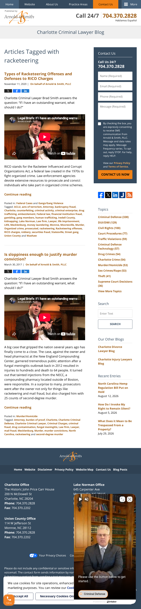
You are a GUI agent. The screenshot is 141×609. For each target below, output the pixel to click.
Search (115, 324)
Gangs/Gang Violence (50, 203)
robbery (26, 232)
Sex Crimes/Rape (112, 270)
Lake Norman (27, 221)
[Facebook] (101, 195)
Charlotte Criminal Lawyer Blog (19, 17)
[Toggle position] (122, 499)
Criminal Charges (57, 423)
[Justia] (122, 195)
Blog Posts (120, 469)
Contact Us (106, 4)
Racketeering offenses (69, 228)
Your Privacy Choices (52, 555)
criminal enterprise (66, 210)
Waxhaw (32, 235)
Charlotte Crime (111, 259)
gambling (9, 217)
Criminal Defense (113, 217)
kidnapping (11, 221)
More (133, 4)
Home (9, 4)
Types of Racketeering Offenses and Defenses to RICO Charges (38, 76)
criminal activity (44, 210)
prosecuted (31, 228)
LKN (6, 224)
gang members (25, 217)
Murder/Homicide (26, 416)
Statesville (57, 232)
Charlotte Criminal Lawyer (30, 423)
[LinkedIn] (115, 195)
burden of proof (35, 419)
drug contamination (24, 427)
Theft (104, 276)
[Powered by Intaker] (112, 602)
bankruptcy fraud (65, 206)
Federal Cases (24, 203)
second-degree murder (49, 434)
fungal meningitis (47, 427)
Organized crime (14, 228)
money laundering (38, 224)
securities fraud (41, 232)
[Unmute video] (80, 499)
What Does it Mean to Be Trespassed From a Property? (115, 425)
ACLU (17, 206)
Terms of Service (118, 166)
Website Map (84, 469)
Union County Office (20, 518)
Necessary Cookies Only (58, 596)
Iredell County (66, 217)
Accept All (20, 596)
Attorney (48, 206)
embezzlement (26, 214)
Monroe (54, 224)
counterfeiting (25, 210)
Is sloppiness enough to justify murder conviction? (40, 256)
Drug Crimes (109, 254)
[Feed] (129, 195)
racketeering (47, 228)
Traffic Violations (112, 239)
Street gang (71, 232)
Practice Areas (78, 4)
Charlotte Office (16, 485)
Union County (12, 235)
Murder (79, 224)
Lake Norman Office (89, 485)
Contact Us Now (115, 174)
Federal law (43, 214)
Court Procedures (112, 233)
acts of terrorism (32, 206)
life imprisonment (68, 221)
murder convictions (56, 430)
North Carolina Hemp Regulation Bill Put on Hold (113, 388)
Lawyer (52, 221)
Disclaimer (45, 469)
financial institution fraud (66, 214)
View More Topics (110, 291)
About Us (52, 4)
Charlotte (9, 210)
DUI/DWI (107, 222)
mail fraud (10, 430)
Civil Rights (109, 228)
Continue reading (17, 194)
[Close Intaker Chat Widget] (129, 499)
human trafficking (46, 217)
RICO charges (12, 232)
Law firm (41, 221)
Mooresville (67, 224)
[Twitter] (108, 195)
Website (29, 4)
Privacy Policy (122, 163)
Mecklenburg (18, 224)
